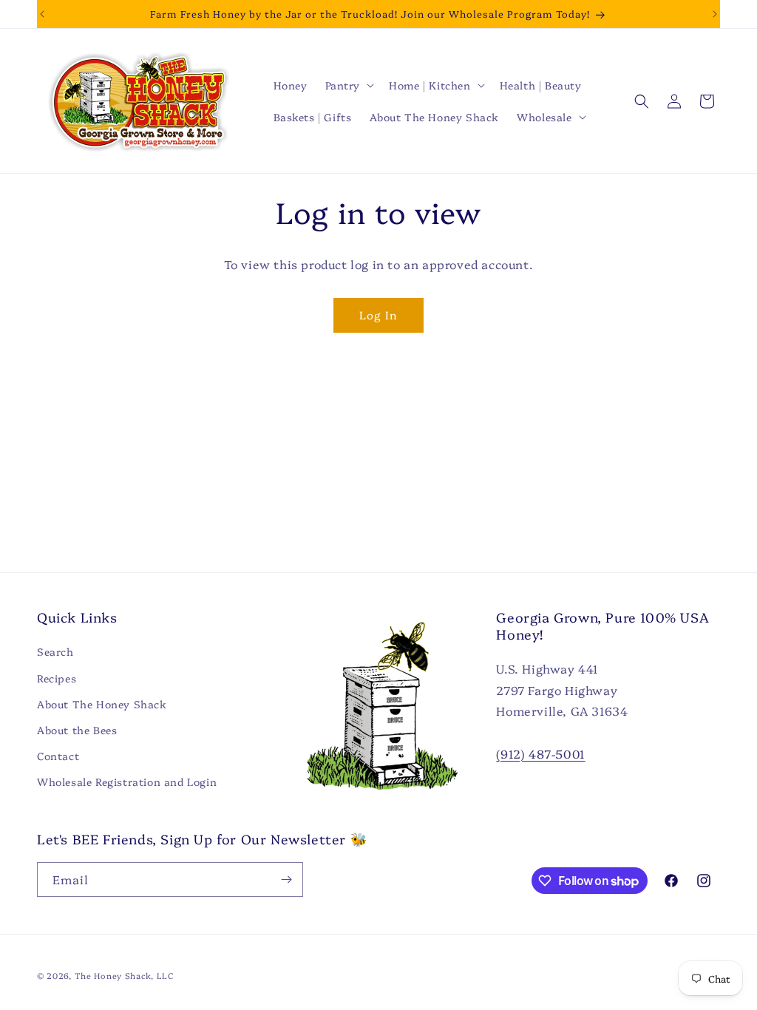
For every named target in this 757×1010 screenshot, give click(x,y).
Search (55, 651)
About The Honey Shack (102, 704)
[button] (348, 85)
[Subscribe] (286, 879)
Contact (58, 755)
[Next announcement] (715, 14)
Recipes (56, 678)
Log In (378, 314)
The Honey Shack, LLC (124, 975)
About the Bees (77, 729)
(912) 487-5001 (540, 753)
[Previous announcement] (42, 14)
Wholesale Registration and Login (127, 781)
